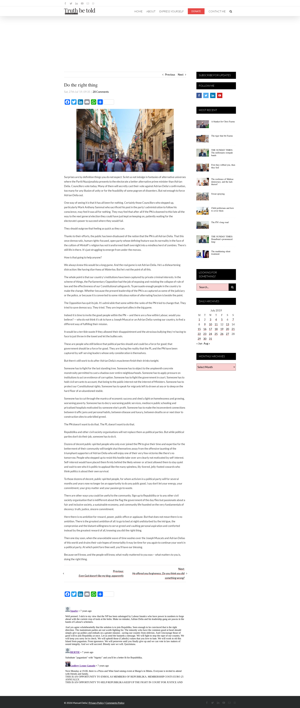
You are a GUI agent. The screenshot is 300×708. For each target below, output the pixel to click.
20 (227, 329)
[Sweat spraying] (202, 198)
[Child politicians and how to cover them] (202, 212)
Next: (158, 573)
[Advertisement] (150, 40)
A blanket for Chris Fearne (223, 121)
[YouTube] (219, 95)
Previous (170, 74)
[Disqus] (125, 645)
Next (180, 74)
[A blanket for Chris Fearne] (202, 125)
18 (216, 329)
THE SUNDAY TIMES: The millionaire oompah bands (222, 152)
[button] (231, 11)
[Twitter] (206, 95)
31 (210, 338)
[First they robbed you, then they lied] (202, 169)
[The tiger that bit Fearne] (202, 140)
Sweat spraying (218, 193)
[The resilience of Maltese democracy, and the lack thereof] (202, 183)
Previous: (101, 573)
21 (233, 329)
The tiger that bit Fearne (222, 135)
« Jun (199, 343)
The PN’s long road (220, 222)
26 (221, 334)
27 (227, 334)
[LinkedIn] (212, 95)
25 (216, 334)
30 (204, 338)
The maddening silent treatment (220, 252)
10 (210, 324)
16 (204, 329)
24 (210, 334)
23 (204, 334)
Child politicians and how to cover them (222, 209)
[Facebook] (199, 95)
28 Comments (101, 91)
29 (199, 338)
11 (216, 324)
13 (227, 324)
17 (210, 329)
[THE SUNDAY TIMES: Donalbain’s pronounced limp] (202, 240)
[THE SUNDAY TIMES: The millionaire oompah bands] (202, 154)
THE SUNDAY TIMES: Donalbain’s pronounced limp (222, 239)
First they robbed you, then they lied (223, 166)
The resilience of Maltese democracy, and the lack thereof (222, 182)
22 (199, 334)
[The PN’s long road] (202, 226)
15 (199, 329)
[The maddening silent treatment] (202, 255)
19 (221, 329)
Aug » (207, 343)
